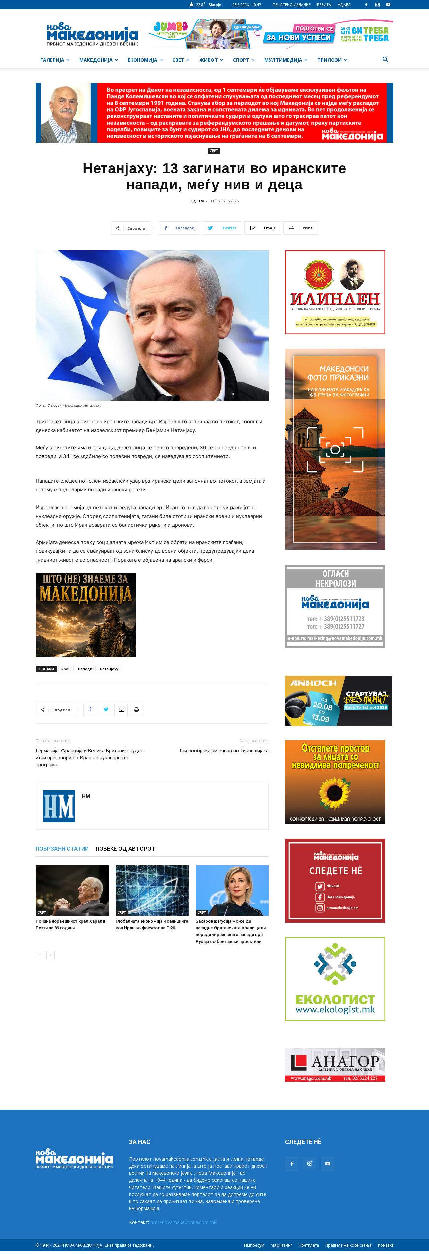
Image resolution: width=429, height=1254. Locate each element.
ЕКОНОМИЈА (142, 60)
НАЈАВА (344, 4)
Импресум (254, 1245)
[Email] (121, 709)
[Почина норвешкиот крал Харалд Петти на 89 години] (72, 890)
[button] (385, 60)
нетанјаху (109, 668)
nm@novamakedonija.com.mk (183, 1222)
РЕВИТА (324, 4)
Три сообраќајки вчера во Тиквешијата (224, 750)
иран (66, 668)
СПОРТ (241, 60)
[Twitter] (105, 709)
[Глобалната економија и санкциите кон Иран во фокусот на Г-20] (152, 890)
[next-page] (50, 955)
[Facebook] (366, 4)
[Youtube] (388, 4)
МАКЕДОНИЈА (96, 60)
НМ (200, 200)
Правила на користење (348, 1245)
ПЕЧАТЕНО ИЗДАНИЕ (292, 4)
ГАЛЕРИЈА (52, 60)
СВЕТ (178, 60)
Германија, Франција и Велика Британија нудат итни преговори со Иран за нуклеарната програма (89, 757)
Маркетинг (281, 1245)
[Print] (136, 709)
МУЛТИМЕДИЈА (283, 60)
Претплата (309, 1245)
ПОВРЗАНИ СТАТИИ (62, 848)
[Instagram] (377, 4)
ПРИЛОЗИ (329, 60)
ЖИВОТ (208, 60)
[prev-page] (40, 955)
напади (85, 668)
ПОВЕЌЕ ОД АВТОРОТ (126, 848)
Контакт (385, 1245)
